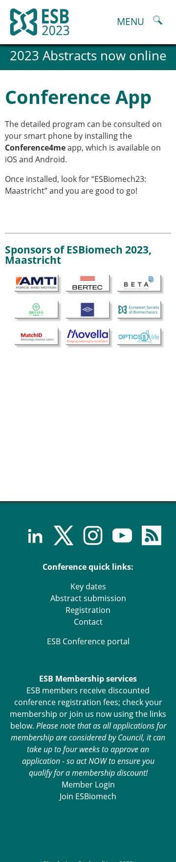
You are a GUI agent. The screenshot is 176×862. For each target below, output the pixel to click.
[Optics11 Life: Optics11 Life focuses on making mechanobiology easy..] (139, 335)
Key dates (88, 586)
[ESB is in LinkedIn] (29, 535)
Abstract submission (88, 598)
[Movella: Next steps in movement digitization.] (88, 335)
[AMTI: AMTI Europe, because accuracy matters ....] (37, 283)
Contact (88, 621)
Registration (88, 610)
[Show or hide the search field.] (157, 21)
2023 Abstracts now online (88, 55)
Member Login (88, 784)
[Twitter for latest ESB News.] (58, 535)
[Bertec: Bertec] (88, 283)
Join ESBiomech (88, 796)
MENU (130, 21)
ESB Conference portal (88, 641)
